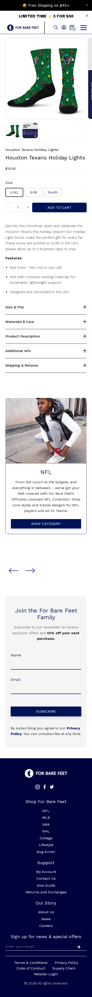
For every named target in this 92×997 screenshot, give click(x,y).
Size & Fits (14, 307)
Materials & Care (19, 322)
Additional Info (18, 351)
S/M (33, 192)
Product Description (22, 336)
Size (9, 182)
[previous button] (13, 570)
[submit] (78, 946)
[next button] (30, 570)
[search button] (56, 27)
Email (16, 679)
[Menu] (83, 27)
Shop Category (46, 524)
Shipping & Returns (21, 365)
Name (16, 655)
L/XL (14, 192)
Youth (53, 192)
